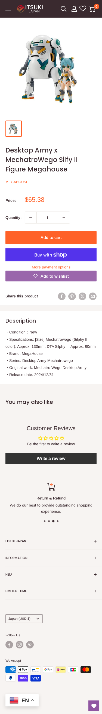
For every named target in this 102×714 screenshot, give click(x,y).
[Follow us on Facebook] (9, 644)
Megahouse (17, 182)
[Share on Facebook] (62, 296)
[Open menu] (8, 9)
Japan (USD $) (19, 619)
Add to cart (51, 237)
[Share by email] (93, 296)
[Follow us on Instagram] (19, 644)
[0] (92, 9)
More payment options (51, 267)
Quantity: (13, 217)
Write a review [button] (51, 458)
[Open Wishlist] (93, 705)
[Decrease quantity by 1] (30, 217)
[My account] (74, 9)
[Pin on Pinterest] (72, 296)
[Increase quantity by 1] (64, 217)
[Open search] (64, 9)
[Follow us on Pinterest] (30, 644)
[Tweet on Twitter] (82, 296)
